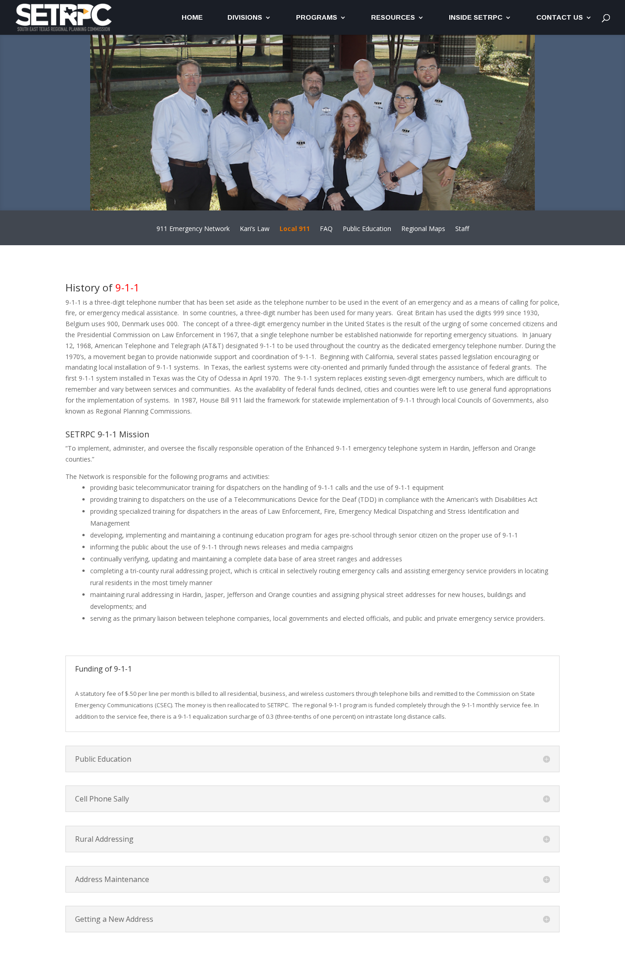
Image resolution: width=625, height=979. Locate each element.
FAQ (326, 229)
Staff (462, 229)
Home (192, 17)
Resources (393, 17)
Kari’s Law (254, 229)
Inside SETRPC (475, 17)
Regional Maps (423, 229)
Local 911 (295, 229)
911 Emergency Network (193, 229)
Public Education (367, 229)
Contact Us (559, 17)
